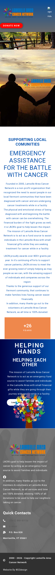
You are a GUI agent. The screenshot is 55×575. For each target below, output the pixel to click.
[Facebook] (4, 477)
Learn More (18, 39)
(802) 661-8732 (18, 520)
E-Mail (13, 526)
